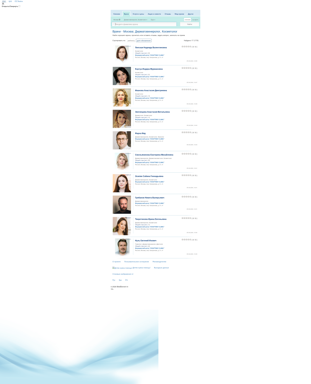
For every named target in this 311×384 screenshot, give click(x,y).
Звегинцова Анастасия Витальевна (152, 111)
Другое (190, 14)
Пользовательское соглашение (136, 261)
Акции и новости (154, 14)
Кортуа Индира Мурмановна (149, 68)
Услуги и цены (138, 14)
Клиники (116, 14)
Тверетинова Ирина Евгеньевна (150, 219)
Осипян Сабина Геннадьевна (149, 176)
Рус (113, 280)
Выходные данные (161, 267)
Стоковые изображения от (122, 274)
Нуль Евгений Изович (145, 240)
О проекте (116, 261)
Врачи (126, 14)
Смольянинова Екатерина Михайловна (154, 154)
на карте (195, 20)
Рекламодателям (159, 261)
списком (187, 20)
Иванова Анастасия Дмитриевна (151, 90)
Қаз (120, 280)
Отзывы (168, 14)
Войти (20, 1)
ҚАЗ (10, 1)
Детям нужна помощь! (141, 267)
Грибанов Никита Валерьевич (149, 197)
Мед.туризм (179, 14)
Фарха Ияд (140, 133)
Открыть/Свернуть (10, 6)
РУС (4, 1)
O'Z (16, 1)
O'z (126, 280)
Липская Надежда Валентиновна (151, 47)
